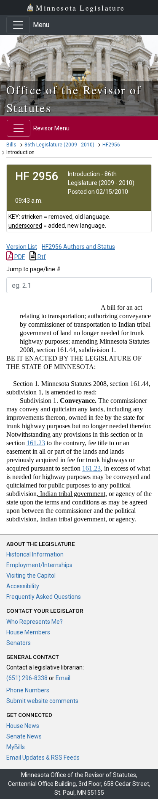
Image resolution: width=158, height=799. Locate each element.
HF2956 (111, 145)
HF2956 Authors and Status (78, 246)
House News (22, 725)
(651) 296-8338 (27, 678)
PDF (19, 256)
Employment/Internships (39, 565)
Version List (21, 246)
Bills (11, 145)
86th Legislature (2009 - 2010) (59, 145)
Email (63, 678)
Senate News (24, 736)
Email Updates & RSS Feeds (43, 757)
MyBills (15, 747)
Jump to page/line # (33, 269)
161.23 (36, 442)
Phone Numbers (27, 690)
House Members (28, 632)
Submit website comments (42, 700)
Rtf (41, 256)
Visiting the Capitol (31, 575)
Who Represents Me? (34, 621)
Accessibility (22, 586)
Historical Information (35, 554)
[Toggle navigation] (18, 25)
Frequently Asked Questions (43, 596)
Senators (18, 642)
